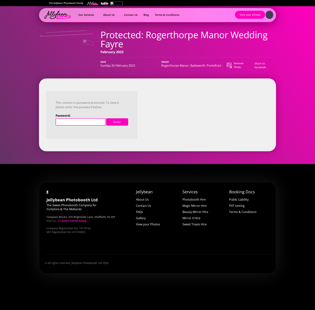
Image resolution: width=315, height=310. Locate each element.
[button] (259, 65)
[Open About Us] (117, 15)
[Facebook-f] (50, 245)
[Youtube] (59, 245)
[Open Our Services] (96, 15)
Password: (63, 116)
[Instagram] (69, 245)
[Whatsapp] (87, 245)
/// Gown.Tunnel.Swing (71, 220)
